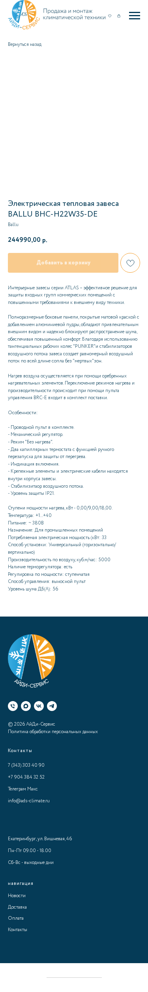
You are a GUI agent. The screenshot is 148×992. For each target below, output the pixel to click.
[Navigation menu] (134, 16)
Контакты (17, 929)
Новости (17, 895)
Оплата (16, 918)
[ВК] (39, 706)
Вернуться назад (24, 44)
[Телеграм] (52, 706)
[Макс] (26, 706)
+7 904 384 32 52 (26, 777)
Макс (32, 789)
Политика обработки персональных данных (53, 731)
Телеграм (17, 789)
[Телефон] (13, 706)
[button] (109, 15)
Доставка (17, 907)
